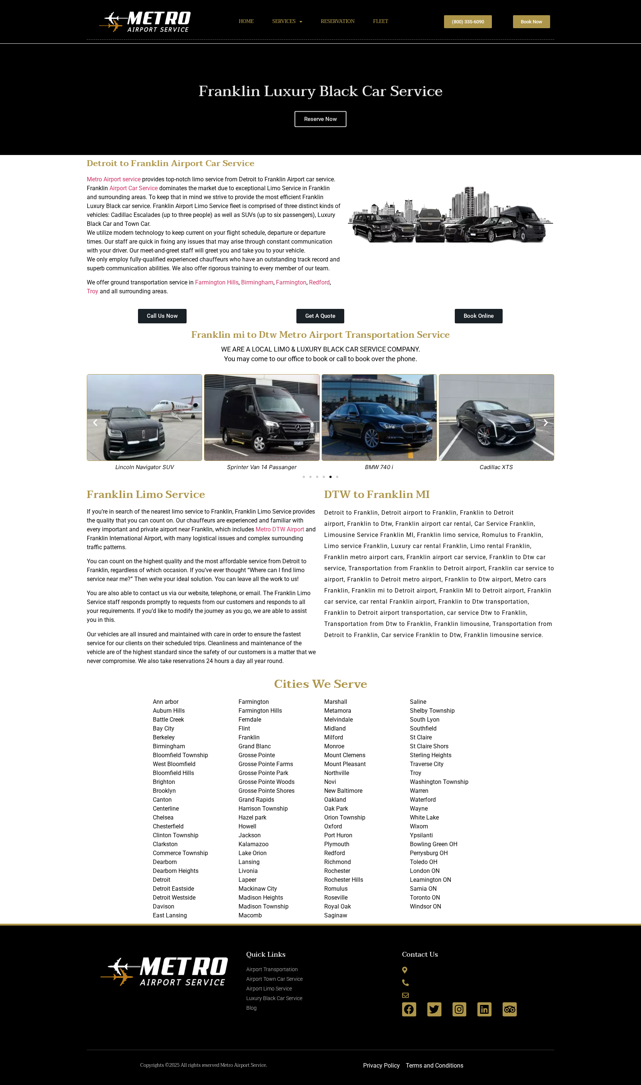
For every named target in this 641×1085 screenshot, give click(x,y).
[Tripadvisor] (510, 1009)
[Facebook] (409, 1009)
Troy (92, 291)
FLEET (380, 21)
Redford (319, 282)
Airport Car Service (133, 188)
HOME (246, 21)
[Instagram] (460, 1009)
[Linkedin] (484, 1009)
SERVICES (284, 21)
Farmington (291, 282)
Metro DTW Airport (280, 529)
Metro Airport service (114, 179)
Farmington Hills (217, 282)
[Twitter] (434, 1009)
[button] (7, 99)
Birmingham (257, 282)
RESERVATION (338, 21)
